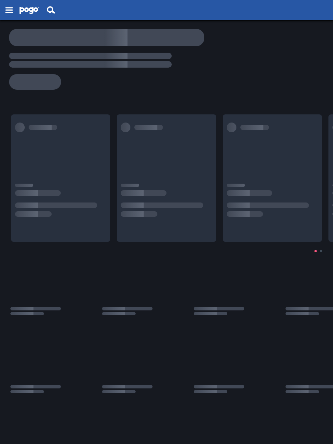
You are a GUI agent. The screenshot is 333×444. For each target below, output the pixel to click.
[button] (9, 10)
